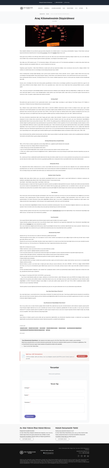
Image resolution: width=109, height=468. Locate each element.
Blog (64, 8)
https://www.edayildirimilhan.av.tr (29, 342)
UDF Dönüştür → (82, 356)
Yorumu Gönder (30, 416)
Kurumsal (46, 8)
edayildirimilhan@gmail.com (82, 451)
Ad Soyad (26, 387)
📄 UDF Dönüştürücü (48, 452)
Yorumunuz (27, 402)
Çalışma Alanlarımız (56, 8)
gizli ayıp (48, 330)
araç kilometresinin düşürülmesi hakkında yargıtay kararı (32, 330)
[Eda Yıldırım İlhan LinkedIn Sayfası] (88, 456)
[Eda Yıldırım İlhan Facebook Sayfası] (78, 456)
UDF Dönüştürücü (52, 463)
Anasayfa (40, 8)
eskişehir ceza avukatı (33, 328)
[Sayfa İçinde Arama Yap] (86, 8)
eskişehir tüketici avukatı (52, 328)
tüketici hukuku (62, 328)
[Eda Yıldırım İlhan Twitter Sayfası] (85, 456)
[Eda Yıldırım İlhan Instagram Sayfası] (81, 456)
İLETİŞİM (81, 8)
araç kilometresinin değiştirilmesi (74, 328)
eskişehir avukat (23, 328)
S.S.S (76, 8)
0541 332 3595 (85, 452)
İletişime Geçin (27, 439)
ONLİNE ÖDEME (70, 8)
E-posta (26, 395)
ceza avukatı (42, 328)
